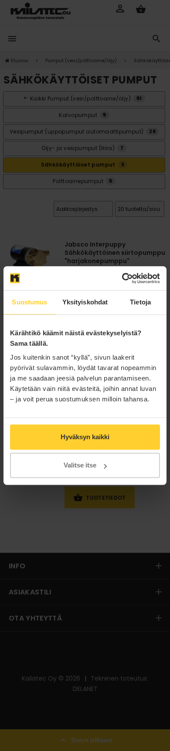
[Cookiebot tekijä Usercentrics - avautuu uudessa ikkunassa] (122, 278)
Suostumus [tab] (29, 302)
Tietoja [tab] (140, 302)
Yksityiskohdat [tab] (85, 302)
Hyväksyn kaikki (85, 437)
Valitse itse (80, 465)
